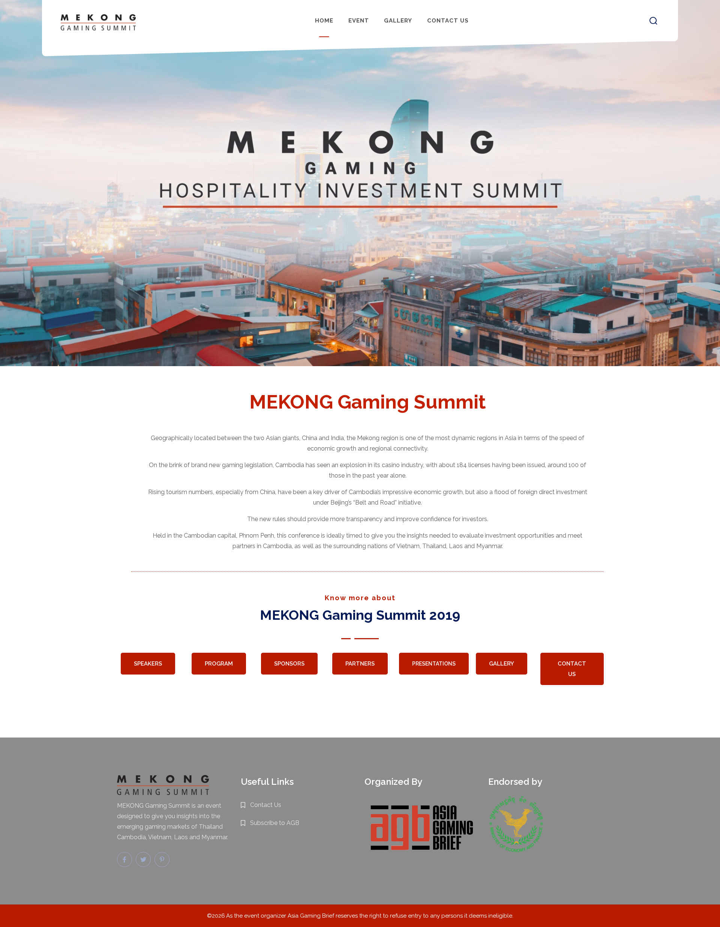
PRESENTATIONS (434, 664)
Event (358, 20)
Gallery (398, 20)
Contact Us (448, 20)
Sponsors (289, 663)
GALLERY (501, 663)
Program (218, 663)
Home (324, 20)
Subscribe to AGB (274, 822)
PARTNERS (360, 663)
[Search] (653, 21)
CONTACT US (572, 669)
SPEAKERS (148, 663)
